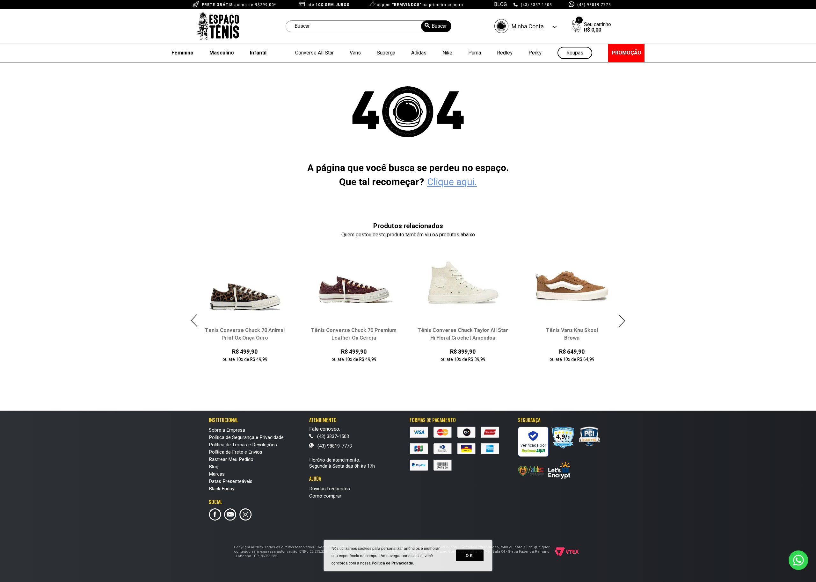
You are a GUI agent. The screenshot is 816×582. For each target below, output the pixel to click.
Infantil (258, 52)
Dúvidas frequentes (329, 488)
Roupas (574, 53)
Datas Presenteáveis (230, 481)
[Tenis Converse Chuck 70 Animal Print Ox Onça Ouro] (245, 284)
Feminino (182, 52)
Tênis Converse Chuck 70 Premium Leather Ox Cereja (354, 334)
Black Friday (221, 488)
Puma (474, 52)
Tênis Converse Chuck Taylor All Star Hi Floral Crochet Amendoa (463, 334)
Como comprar (325, 495)
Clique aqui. (452, 182)
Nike (447, 52)
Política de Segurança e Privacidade (246, 437)
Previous (194, 320)
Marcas (217, 474)
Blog (213, 466)
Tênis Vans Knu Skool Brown (572, 334)
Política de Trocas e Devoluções (243, 444)
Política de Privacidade (392, 563)
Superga (386, 52)
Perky (535, 52)
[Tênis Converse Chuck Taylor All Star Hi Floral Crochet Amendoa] (463, 284)
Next (621, 320)
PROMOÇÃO (626, 53)
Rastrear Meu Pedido (231, 459)
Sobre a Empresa (227, 430)
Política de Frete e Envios (235, 452)
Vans (355, 52)
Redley (505, 52)
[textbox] (368, 26)
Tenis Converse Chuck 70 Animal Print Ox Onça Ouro (245, 334)
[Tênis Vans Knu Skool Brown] (572, 284)
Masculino (221, 52)
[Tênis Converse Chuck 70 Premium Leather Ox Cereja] (354, 284)
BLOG (500, 4)
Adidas (418, 52)
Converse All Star (314, 52)
